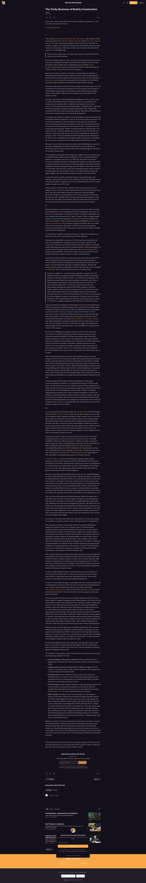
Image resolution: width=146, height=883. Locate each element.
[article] (73, 816)
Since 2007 (79, 446)
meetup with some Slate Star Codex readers (71, 39)
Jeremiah (47, 12)
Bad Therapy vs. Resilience (54, 824)
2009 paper (51, 269)
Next (96, 779)
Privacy (72, 872)
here (93, 21)
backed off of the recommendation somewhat (73, 453)
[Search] (123, 2)
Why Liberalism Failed (80, 412)
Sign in (141, 2)
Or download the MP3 (52, 28)
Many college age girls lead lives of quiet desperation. (59, 815)
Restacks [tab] (55, 790)
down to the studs (51, 80)
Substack (65, 879)
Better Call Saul (89, 589)
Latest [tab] (51, 809)
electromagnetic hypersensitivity (55, 589)
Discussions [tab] (57, 809)
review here (60, 414)
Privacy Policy (84, 851)
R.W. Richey (54, 817)
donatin (79, 747)
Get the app (80, 876)
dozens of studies (60, 691)
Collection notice (82, 872)
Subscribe (133, 2)
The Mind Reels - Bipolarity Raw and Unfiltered (61, 813)
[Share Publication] (127, 2)
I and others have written (53, 459)
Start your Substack (69, 876)
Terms (76, 872)
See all (48, 849)
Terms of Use (80, 849)
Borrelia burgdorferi (75, 219)
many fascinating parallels (89, 249)
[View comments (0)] (50, 17)
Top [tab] (47, 809)
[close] (87, 828)
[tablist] (51, 790)
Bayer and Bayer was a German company (85, 319)
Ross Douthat (76, 41)
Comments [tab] (49, 790)
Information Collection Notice (72, 851)
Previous (51, 779)
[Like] (46, 17)
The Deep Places (64, 41)
